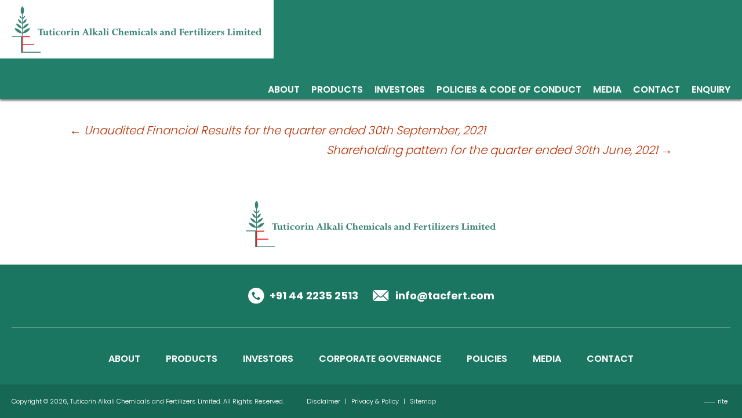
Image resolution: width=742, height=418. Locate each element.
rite (723, 401)
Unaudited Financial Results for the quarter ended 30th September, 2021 (278, 130)
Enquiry (711, 90)
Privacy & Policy (375, 401)
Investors (399, 90)
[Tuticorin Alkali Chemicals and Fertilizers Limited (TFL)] (137, 28)
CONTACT (610, 358)
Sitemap (423, 401)
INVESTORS (268, 358)
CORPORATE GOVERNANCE (380, 358)
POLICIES (487, 358)
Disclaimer (323, 401)
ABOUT (124, 358)
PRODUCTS (191, 358)
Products (337, 90)
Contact (656, 90)
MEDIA (547, 358)
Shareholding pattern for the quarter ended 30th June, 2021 (499, 150)
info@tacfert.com (444, 295)
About (284, 90)
